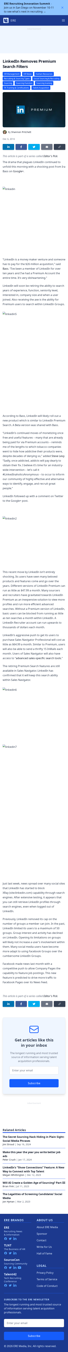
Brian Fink (8, 1186)
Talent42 (10, 1274)
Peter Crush (9, 1159)
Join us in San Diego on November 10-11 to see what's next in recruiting (29, 7)
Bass (5, 268)
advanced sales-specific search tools (38, 658)
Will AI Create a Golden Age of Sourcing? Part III (34, 1183)
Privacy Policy (45, 1273)
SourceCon (12, 1260)
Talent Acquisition (41, 87)
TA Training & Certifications (16, 87)
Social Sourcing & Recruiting (46, 78)
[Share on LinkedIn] (8, 147)
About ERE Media (47, 1227)
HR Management (11, 74)
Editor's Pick (50, 156)
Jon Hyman (9, 1201)
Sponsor (42, 1234)
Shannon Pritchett (21, 132)
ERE (6, 1227)
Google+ (18, 171)
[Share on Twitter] (34, 147)
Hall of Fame (44, 1253)
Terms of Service (47, 1279)
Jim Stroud (8, 1144)
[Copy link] (59, 147)
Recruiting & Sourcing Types (17, 78)
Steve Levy (57, 456)
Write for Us (44, 1247)
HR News (27, 74)
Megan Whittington (13, 1174)
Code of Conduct (47, 1286)
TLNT (7, 1245)
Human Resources (44, 74)
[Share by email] (47, 147)
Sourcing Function (24, 83)
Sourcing (8, 83)
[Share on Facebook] (21, 147)
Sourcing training (44, 83)
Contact (41, 1240)
